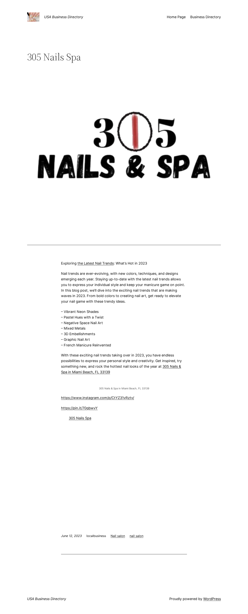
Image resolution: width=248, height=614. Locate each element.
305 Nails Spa (80, 418)
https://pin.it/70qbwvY (79, 408)
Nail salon (118, 536)
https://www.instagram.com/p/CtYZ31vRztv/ (97, 398)
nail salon (136, 536)
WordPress (212, 599)
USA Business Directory (63, 17)
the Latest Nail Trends (96, 263)
